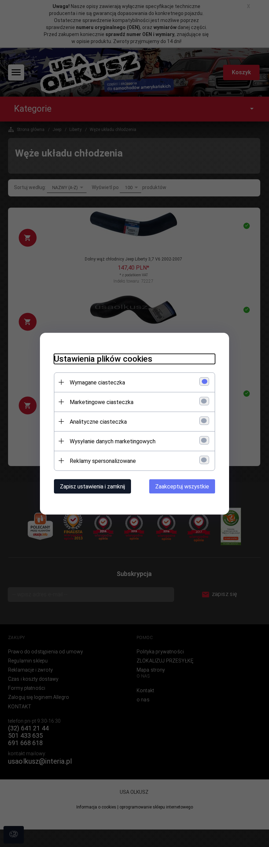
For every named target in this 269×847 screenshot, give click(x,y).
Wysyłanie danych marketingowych (113, 441)
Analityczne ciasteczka (98, 421)
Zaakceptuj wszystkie (182, 486)
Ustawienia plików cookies (103, 358)
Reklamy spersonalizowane (103, 460)
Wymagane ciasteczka (97, 382)
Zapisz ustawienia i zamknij (92, 486)
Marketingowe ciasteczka (101, 401)
